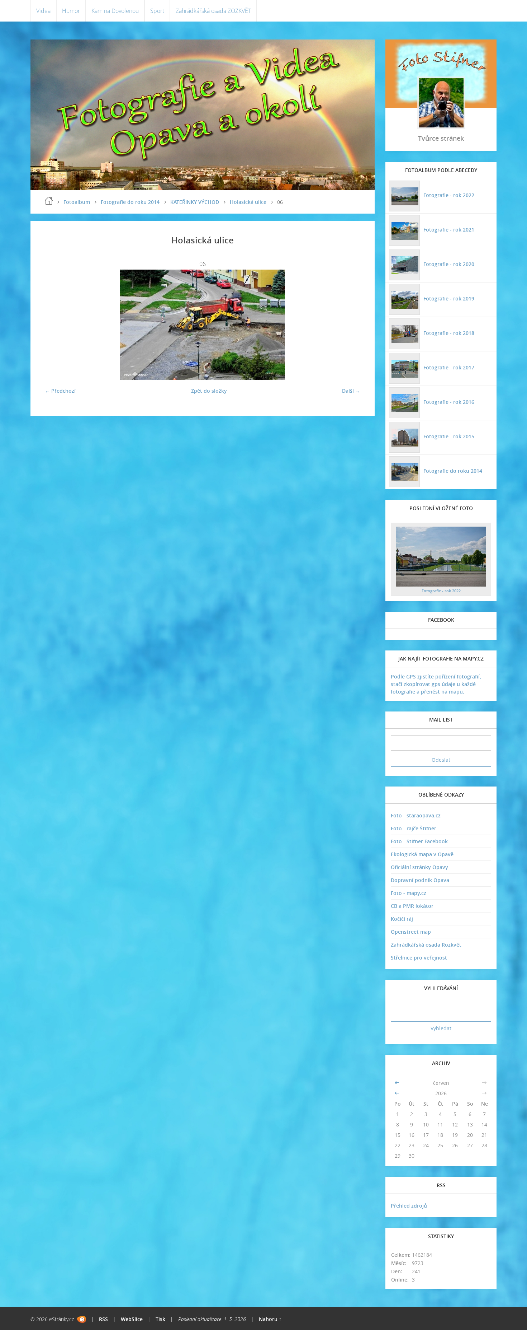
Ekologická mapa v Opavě (422, 854)
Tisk (160, 1319)
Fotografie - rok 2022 (448, 195)
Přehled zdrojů (409, 1205)
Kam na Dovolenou (115, 11)
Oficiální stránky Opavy (419, 867)
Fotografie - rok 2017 (448, 367)
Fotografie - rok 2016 (448, 401)
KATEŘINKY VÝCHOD (194, 202)
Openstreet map (411, 931)
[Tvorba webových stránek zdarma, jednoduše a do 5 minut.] (81, 1319)
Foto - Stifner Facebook (419, 841)
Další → (351, 390)
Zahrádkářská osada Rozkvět (426, 944)
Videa (43, 11)
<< (397, 1082)
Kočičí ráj (402, 918)
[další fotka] (349, 325)
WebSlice (132, 1319)
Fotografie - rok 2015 (448, 436)
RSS (103, 1319)
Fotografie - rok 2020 (448, 264)
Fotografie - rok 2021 (448, 229)
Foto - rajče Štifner (413, 828)
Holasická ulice (248, 202)
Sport (157, 11)
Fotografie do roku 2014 (130, 202)
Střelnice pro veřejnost (419, 957)
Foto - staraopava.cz (416, 815)
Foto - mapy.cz (408, 893)
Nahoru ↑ (270, 1319)
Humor (71, 11)
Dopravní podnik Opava (420, 880)
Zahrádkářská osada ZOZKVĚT (213, 11)
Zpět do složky (209, 390)
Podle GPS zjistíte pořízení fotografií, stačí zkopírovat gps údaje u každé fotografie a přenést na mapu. (436, 684)
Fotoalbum (76, 202)
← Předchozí (60, 390)
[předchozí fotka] (56, 325)
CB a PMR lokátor (412, 905)
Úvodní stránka (49, 200)
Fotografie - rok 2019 (448, 298)
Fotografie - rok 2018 (448, 333)
